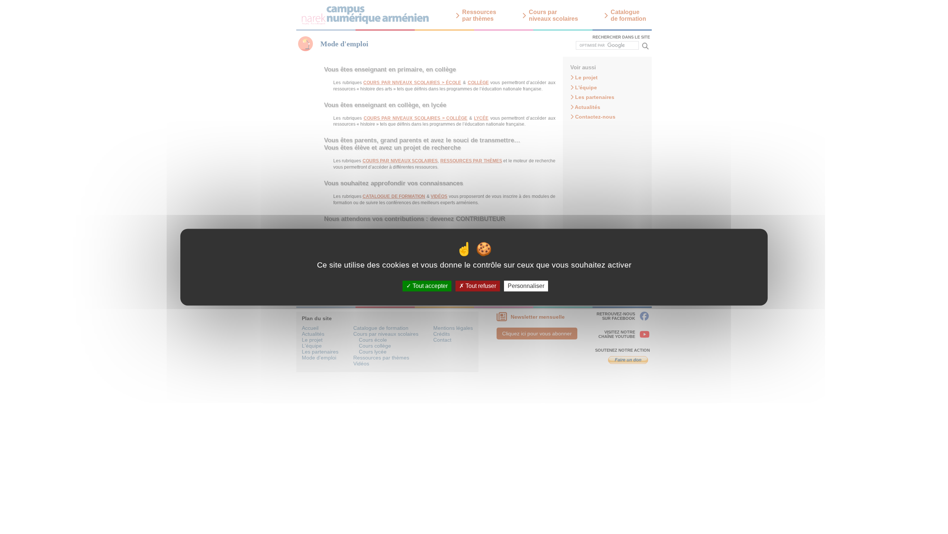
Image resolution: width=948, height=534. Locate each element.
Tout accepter (429, 286)
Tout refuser (480, 286)
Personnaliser (526, 286)
